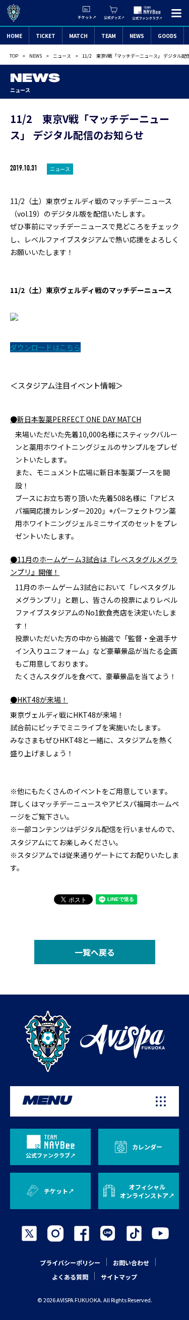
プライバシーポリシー (70, 1262)
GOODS (167, 35)
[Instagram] (55, 1233)
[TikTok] (134, 1233)
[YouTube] (160, 1233)
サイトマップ (119, 1276)
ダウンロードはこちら (45, 347)
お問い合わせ (131, 1262)
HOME (14, 35)
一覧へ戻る (95, 952)
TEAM (108, 35)
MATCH (78, 35)
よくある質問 (70, 1276)
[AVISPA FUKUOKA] (94, 1041)
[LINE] (108, 1233)
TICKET (45, 35)
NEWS (137, 35)
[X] (29, 1233)
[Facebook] (82, 1233)
